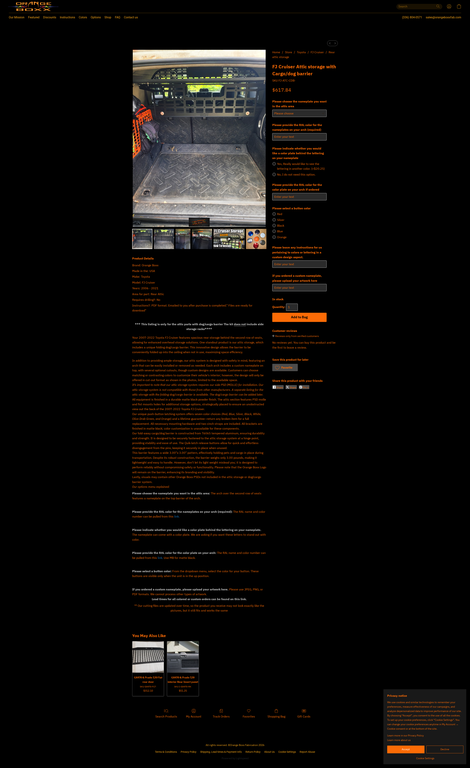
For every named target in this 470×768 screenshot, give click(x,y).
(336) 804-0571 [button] (412, 17)
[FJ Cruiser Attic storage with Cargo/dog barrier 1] (164, 239)
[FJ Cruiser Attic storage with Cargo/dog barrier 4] (229, 239)
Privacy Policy (188, 751)
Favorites (249, 716)
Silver (280, 220)
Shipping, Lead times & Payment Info (221, 751)
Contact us (131, 17)
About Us (269, 751)
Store (288, 52)
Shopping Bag (276, 716)
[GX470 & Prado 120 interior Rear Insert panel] (182, 657)
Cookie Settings (287, 751)
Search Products (166, 716)
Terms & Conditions (166, 751)
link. (177, 516)
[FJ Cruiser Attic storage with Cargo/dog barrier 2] (183, 239)
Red (279, 214)
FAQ (117, 17)
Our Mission (16, 17)
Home (276, 52)
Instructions (67, 17)
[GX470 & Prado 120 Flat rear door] (148, 657)
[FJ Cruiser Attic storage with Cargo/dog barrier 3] (202, 239)
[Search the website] (438, 6)
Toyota (301, 52)
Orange (282, 237)
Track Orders (221, 716)
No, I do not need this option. (296, 174)
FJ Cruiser (317, 52)
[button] (26, 6)
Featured (33, 17)
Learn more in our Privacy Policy (405, 735)
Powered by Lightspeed (235, 758)
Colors (83, 17)
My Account (193, 716)
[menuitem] (329, 43)
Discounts (49, 17)
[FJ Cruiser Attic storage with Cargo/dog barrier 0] (142, 239)
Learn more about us (399, 740)
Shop (107, 17)
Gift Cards (303, 716)
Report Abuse (307, 751)
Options (96, 17)
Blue (280, 231)
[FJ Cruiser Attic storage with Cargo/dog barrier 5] (256, 239)
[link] (425, 756)
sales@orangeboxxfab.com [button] (443, 17)
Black (280, 225)
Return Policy (253, 751)
